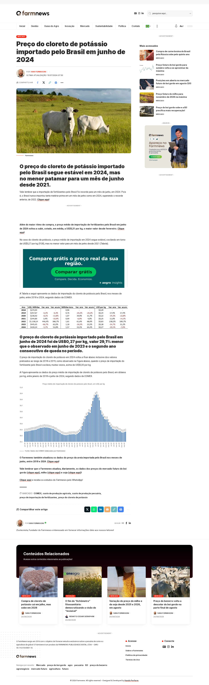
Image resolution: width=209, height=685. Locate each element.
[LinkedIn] (142, 13)
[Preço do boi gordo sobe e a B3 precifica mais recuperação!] (147, 111)
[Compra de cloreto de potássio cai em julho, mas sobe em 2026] (38, 582)
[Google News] (135, 13)
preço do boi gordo (56, 665)
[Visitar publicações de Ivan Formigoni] (20, 73)
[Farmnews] (32, 13)
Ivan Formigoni (38, 72)
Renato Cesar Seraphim (81, 616)
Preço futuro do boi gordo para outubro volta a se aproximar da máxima (172, 68)
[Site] (122, 523)
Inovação (70, 596)
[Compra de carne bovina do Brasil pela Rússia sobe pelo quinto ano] (147, 55)
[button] (157, 26)
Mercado (21, 36)
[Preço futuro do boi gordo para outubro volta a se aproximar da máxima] (147, 68)
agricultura (54, 669)
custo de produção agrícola (57, 493)
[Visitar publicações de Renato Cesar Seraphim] (66, 616)
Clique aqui (43, 199)
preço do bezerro (98, 665)
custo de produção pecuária (86, 493)
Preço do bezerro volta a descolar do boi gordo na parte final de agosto (167, 604)
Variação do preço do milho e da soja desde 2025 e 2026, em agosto (125, 604)
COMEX (38, 493)
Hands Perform (131, 680)
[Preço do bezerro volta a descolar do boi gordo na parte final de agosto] (170, 582)
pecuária (78, 665)
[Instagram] (139, 13)
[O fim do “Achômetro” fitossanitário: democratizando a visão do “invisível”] (82, 582)
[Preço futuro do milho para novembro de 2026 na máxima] (147, 97)
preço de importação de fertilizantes (38, 497)
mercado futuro (39, 669)
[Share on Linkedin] (101, 509)
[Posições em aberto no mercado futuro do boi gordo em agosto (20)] (147, 84)
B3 (86, 665)
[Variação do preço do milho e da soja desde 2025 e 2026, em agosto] (126, 582)
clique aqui (33, 472)
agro (70, 665)
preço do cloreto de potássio (73, 497)
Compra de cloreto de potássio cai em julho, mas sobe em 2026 (36, 604)
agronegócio (22, 669)
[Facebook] (126, 523)
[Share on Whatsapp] (94, 509)
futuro (65, 669)
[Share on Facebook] (37, 82)
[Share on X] (43, 82)
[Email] (107, 509)
